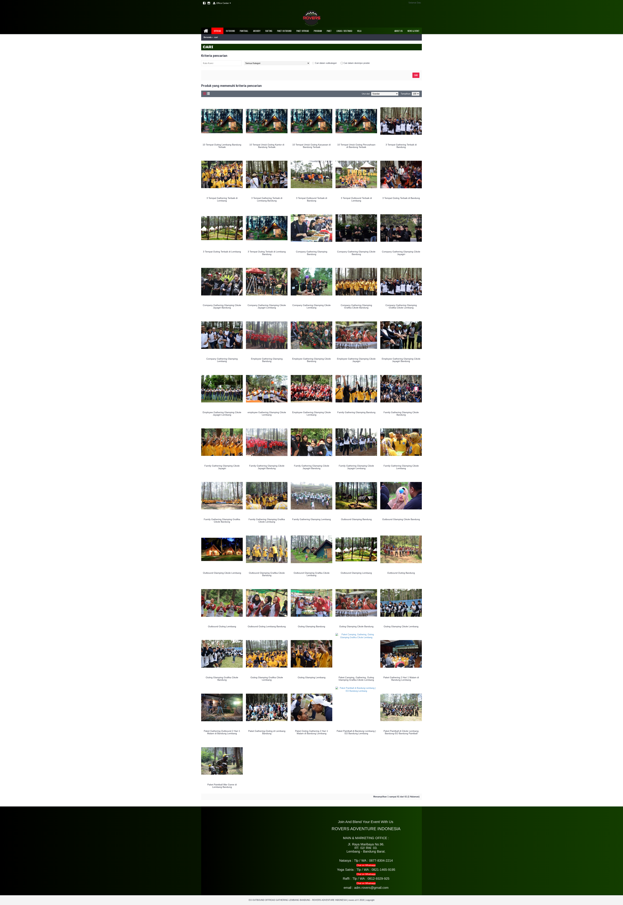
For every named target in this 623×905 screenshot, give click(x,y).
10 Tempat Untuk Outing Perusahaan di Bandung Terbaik (356, 145)
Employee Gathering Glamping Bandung (267, 359)
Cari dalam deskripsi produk (357, 63)
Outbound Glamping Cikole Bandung (401, 519)
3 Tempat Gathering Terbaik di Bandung (401, 145)
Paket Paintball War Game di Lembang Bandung (222, 785)
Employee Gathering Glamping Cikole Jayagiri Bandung (401, 359)
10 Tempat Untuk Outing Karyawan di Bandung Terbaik (311, 145)
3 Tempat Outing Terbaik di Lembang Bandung (267, 252)
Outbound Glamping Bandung (356, 519)
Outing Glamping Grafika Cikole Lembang (266, 678)
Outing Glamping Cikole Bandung (356, 626)
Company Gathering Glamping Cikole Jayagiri (401, 252)
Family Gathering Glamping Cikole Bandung (401, 413)
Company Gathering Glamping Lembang (222, 359)
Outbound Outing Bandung (401, 573)
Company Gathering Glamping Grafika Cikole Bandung (356, 306)
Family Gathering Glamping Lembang (311, 519)
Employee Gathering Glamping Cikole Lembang (311, 413)
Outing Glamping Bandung (311, 626)
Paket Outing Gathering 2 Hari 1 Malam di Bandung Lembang (311, 732)
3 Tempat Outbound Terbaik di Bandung (311, 199)
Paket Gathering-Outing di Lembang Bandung (266, 732)
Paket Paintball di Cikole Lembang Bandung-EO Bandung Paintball (401, 732)
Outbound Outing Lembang (222, 626)
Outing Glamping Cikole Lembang (401, 626)
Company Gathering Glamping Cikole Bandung (356, 252)
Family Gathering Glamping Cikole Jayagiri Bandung (266, 466)
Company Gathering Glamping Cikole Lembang (311, 306)
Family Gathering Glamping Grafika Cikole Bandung (222, 520)
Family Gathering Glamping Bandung (356, 412)
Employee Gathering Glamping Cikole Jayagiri (356, 359)
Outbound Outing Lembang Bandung (267, 626)
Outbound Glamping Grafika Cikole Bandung (267, 574)
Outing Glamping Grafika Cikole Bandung (222, 678)
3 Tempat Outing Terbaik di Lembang (222, 251)
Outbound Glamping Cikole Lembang (222, 573)
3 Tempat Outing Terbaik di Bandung (401, 198)
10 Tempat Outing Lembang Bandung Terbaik (222, 145)
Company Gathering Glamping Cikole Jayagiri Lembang (267, 306)
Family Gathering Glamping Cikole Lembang (401, 466)
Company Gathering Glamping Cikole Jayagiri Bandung (222, 306)
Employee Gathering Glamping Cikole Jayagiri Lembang (222, 413)
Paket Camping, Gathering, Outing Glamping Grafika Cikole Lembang (356, 678)
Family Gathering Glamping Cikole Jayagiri (222, 466)
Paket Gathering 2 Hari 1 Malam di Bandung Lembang (401, 678)
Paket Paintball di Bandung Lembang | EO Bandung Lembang (356, 732)
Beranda (208, 37)
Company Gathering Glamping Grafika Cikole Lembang (401, 306)
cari (216, 37)
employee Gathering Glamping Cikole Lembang (267, 413)
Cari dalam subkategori (326, 63)
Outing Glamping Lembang (311, 677)
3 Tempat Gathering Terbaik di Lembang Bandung (266, 199)
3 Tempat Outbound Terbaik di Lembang (356, 199)
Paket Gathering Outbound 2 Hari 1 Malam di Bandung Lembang (222, 732)
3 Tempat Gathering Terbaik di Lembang (222, 199)
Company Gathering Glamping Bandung (311, 252)
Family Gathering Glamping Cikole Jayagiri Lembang (356, 466)
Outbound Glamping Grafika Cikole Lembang (312, 574)
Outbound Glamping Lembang (356, 573)
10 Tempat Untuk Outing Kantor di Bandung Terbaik (266, 145)
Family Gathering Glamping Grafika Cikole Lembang (267, 520)
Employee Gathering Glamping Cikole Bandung (311, 359)
